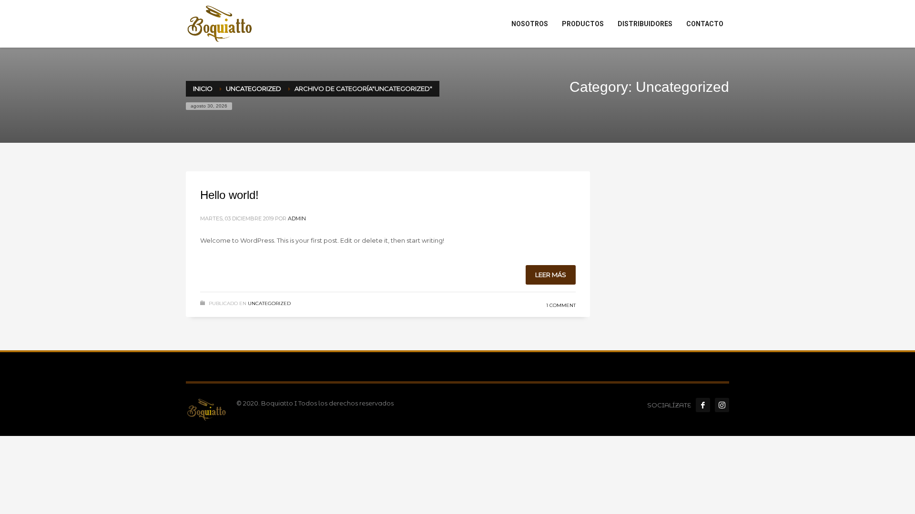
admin (297, 218)
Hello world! (229, 194)
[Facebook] (703, 405)
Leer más (550, 274)
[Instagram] (722, 405)
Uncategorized (269, 303)
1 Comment (561, 305)
